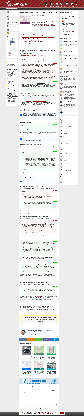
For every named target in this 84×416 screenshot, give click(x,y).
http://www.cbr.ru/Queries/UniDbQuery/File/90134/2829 (34, 55)
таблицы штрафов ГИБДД (13, 96)
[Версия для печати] (57, 12)
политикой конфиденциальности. (46, 413)
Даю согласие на (13, 53)
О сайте (72, 6)
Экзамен (61, 6)
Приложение (67, 6)
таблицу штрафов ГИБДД (11, 90)
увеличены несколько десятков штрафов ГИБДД (12, 88)
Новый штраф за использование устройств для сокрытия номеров (11, 102)
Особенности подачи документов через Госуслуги (31, 40)
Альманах (57, 6)
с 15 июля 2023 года (41, 147)
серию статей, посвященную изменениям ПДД (11, 75)
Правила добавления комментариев (51, 391)
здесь (12, 73)
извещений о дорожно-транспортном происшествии (36, 101)
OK (62, 413)
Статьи (46, 6)
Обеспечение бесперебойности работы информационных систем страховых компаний (38, 37)
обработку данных (71, 31)
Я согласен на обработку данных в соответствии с (38, 405)
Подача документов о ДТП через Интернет (30, 38)
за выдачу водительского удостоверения (11, 65)
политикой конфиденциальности (48, 405)
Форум (76, 6)
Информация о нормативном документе (29, 34)
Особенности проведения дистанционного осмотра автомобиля (34, 43)
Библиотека (51, 6)
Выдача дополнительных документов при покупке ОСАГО (33, 35)
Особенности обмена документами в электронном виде (32, 41)
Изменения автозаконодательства (51, 326)
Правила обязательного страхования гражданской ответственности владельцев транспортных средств (40, 319)
